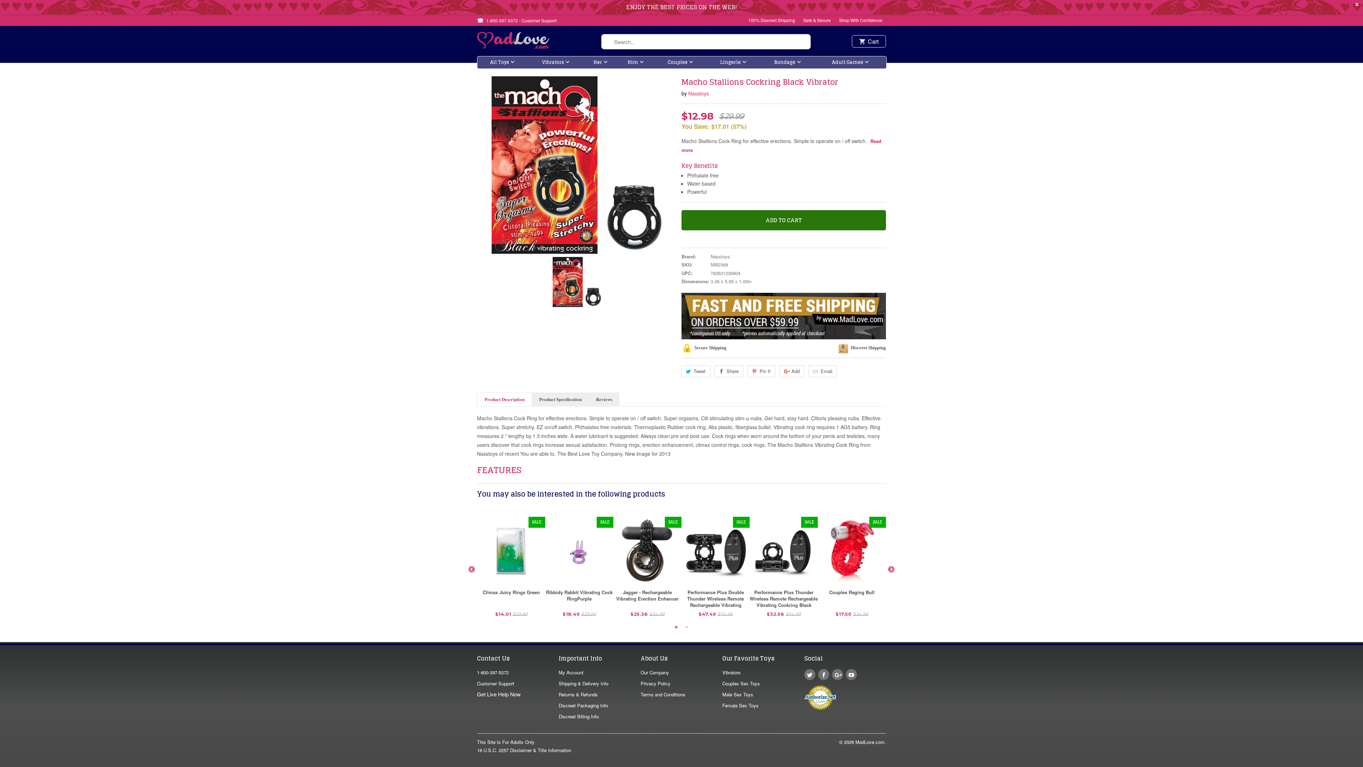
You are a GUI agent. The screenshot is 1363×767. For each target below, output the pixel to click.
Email (826, 371)
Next (891, 569)
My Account (571, 672)
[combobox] (706, 41)
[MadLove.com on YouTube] (851, 674)
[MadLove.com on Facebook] (823, 674)
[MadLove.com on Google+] (837, 674)
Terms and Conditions (663, 694)
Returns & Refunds (578, 694)
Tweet (700, 371)
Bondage (784, 62)
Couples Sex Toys (741, 683)
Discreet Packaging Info (583, 705)
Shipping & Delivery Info (583, 683)
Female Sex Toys (740, 705)
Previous (471, 569)
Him (633, 62)
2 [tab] (686, 627)
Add (796, 371)
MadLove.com (870, 742)
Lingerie (730, 62)
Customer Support (495, 683)
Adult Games (847, 62)
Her (597, 62)
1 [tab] (676, 627)
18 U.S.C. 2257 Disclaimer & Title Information (524, 750)
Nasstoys (698, 93)
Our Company (655, 672)
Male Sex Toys (737, 694)
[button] (1362, 763)
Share (733, 371)
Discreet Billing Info (579, 716)
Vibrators (553, 62)
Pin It (765, 371)
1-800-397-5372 (493, 672)
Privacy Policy (655, 683)
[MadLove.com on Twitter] (809, 674)
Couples (678, 62)
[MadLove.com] (513, 47)
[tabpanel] (511, 569)
